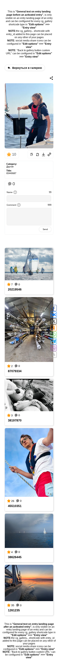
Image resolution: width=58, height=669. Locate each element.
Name (10, 192)
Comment (11, 205)
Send (45, 229)
